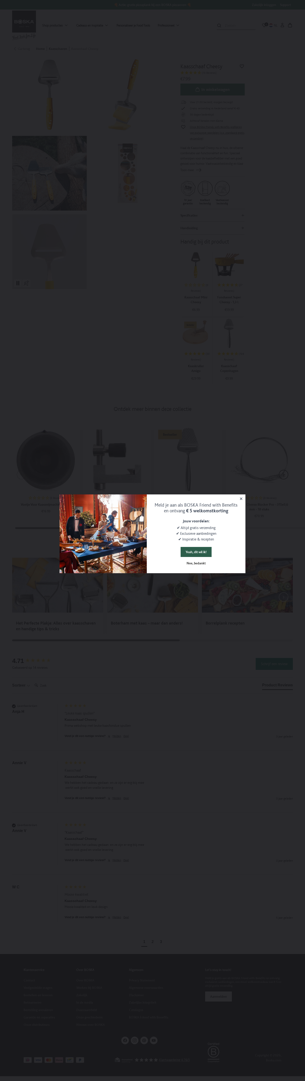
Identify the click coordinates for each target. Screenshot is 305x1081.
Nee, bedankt (196, 563)
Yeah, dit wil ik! (196, 552)
